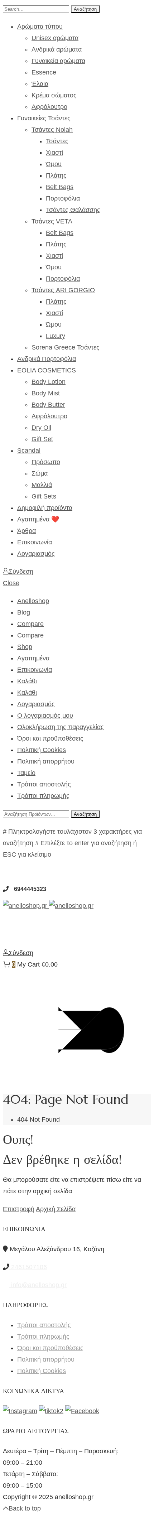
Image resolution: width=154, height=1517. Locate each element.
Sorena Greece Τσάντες (66, 347)
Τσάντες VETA (52, 221)
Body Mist (46, 393)
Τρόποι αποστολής (44, 784)
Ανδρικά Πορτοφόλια (46, 358)
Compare (30, 623)
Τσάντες (57, 141)
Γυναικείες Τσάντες (44, 118)
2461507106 (28, 1267)
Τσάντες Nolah (52, 129)
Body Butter (48, 404)
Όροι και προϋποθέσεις (50, 738)
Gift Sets (44, 496)
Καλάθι (27, 681)
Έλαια (40, 83)
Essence (44, 72)
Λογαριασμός (36, 553)
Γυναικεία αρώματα (58, 60)
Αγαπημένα (33, 658)
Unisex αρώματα (55, 38)
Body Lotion (49, 381)
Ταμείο (26, 772)
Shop (24, 646)
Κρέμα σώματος (54, 95)
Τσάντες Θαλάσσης (73, 209)
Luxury (55, 335)
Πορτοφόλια (63, 198)
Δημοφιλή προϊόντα (44, 507)
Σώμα (40, 473)
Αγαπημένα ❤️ (38, 519)
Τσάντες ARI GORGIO (63, 290)
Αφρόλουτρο (49, 106)
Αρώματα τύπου (40, 26)
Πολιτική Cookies (41, 749)
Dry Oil (41, 427)
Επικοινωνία (34, 542)
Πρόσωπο (46, 462)
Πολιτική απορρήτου (45, 761)
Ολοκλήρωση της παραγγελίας (60, 727)
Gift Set (42, 439)
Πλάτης (56, 175)
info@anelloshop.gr (38, 1285)
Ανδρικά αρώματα (57, 49)
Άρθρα (26, 530)
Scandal (28, 450)
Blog (23, 612)
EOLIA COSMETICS (46, 370)
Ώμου (54, 164)
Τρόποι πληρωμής (43, 795)
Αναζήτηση (85, 9)
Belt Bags (59, 187)
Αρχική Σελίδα (56, 1209)
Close (11, 583)
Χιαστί (54, 152)
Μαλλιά (42, 484)
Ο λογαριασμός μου (45, 715)
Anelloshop (33, 601)
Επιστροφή (18, 1209)
